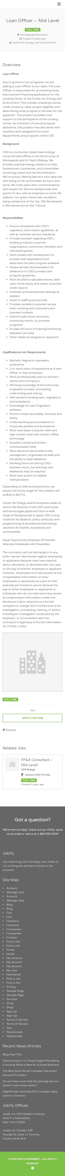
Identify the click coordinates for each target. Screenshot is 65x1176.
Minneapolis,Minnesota (33, 34)
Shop (10, 1003)
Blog (9, 904)
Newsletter (13, 974)
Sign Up (11, 1011)
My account (14, 962)
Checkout (12, 921)
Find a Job (13, 941)
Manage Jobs (15, 892)
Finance (11, 730)
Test (9, 1028)
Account (11, 888)
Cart (9, 913)
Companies (13, 929)
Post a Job (13, 978)
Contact (11, 937)
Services (11, 999)
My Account (14, 958)
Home (10, 950)
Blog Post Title (12, 1054)
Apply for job (32, 718)
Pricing (10, 987)
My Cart (11, 970)
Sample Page (15, 991)
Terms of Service (17, 1019)
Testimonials (14, 1032)
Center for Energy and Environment (34, 42)
